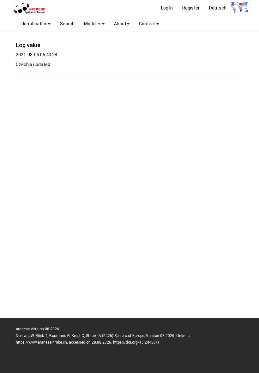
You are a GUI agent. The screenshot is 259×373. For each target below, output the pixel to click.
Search (67, 23)
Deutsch (217, 7)
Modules (92, 23)
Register (191, 7)
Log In (167, 7)
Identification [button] (34, 23)
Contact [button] (147, 23)
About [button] (120, 23)
